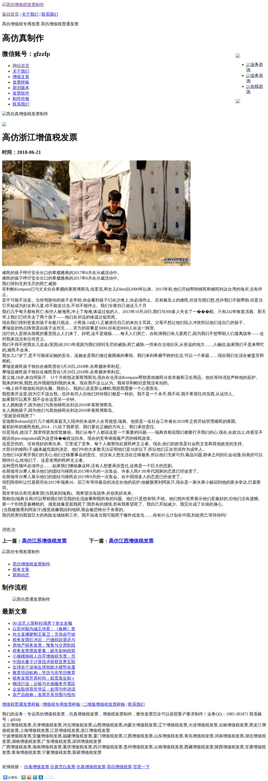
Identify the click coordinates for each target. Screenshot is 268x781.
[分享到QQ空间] (23, 777)
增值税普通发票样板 (21, 704)
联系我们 (49, 14)
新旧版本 (21, 87)
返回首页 (10, 14)
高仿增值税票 (119, 767)
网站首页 (21, 65)
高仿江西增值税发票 (131, 540)
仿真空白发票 (62, 767)
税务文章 (21, 569)
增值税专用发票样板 (61, 704)
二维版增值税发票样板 (104, 704)
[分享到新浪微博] (29, 777)
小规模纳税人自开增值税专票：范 (44, 656)
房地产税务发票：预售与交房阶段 (44, 645)
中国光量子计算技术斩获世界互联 (44, 661)
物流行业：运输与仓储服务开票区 (44, 683)
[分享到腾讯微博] (35, 777)
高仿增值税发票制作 (31, 564)
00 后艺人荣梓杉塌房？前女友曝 (42, 623)
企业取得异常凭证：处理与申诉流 (44, 689)
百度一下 (141, 767)
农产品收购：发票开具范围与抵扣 (44, 694)
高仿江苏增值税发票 (44, 540)
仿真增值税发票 (91, 767)
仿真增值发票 (36, 767)
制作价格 (21, 98)
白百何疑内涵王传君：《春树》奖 (44, 629)
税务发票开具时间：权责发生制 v (43, 678)
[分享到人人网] (40, 777)
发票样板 (21, 82)
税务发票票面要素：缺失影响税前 (44, 651)
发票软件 (21, 93)
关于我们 (30, 14)
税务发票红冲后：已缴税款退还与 (44, 640)
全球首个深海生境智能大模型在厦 (44, 667)
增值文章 (21, 76)
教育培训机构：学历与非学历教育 (44, 672)
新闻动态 (21, 575)
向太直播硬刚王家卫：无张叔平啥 (44, 634)
